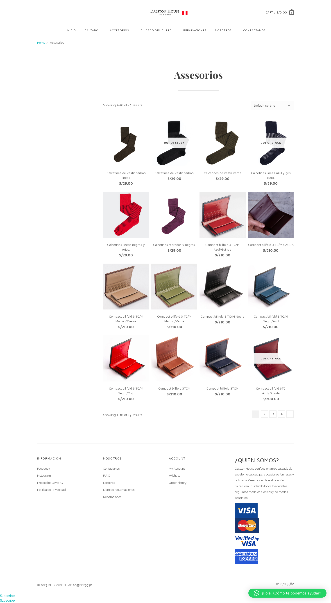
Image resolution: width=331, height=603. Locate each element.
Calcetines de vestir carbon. (174, 173)
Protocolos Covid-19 (50, 482)
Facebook (43, 468)
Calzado (91, 30)
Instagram (44, 475)
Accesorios (119, 30)
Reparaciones (112, 497)
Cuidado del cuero (156, 30)
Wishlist (174, 475)
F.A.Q (106, 475)
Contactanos (254, 30)
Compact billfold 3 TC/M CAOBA (271, 245)
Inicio (71, 30)
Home (41, 42)
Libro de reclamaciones (118, 489)
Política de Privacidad (51, 489)
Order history (177, 482)
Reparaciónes (194, 30)
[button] (287, 593)
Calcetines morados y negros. (174, 245)
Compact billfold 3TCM (174, 388)
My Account (177, 468)
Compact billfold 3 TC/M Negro (223, 316)
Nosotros (223, 30)
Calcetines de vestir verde (222, 173)
